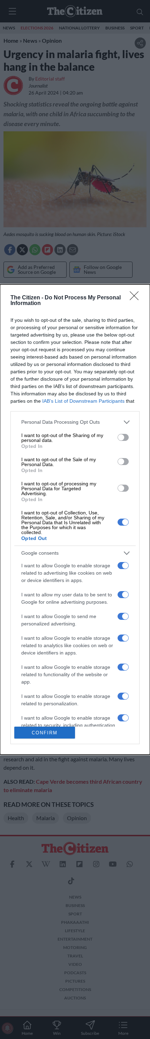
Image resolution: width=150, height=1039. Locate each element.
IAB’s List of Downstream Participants (83, 401)
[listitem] (75, 422)
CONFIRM (45, 732)
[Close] (136, 298)
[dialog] (75, 519)
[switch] (123, 437)
